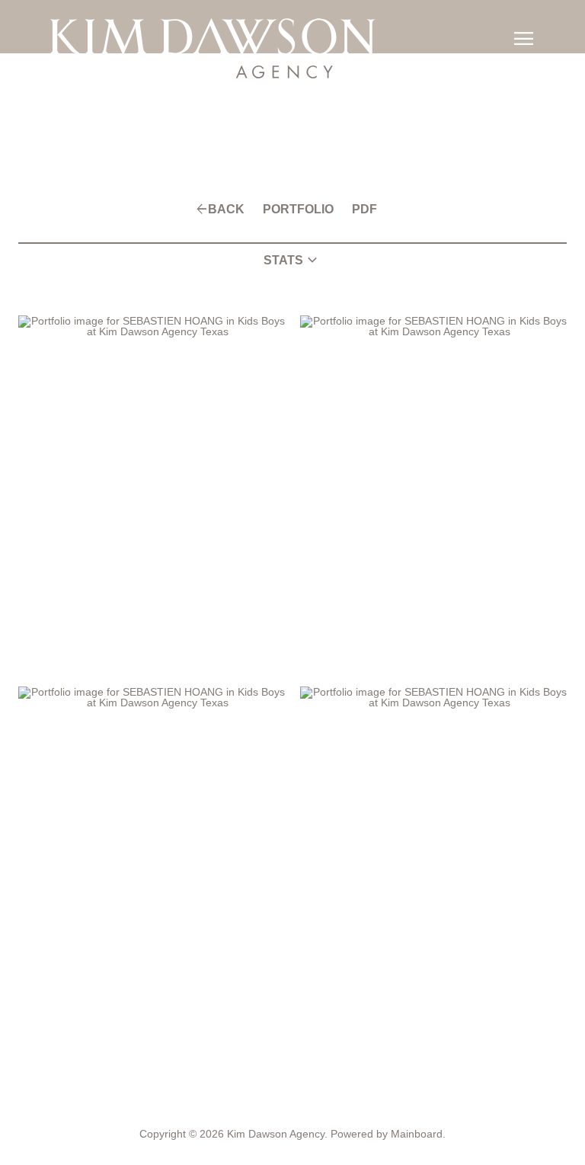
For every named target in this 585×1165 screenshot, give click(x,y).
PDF (364, 209)
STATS (292, 260)
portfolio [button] (298, 209)
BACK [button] (226, 209)
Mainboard (417, 1134)
